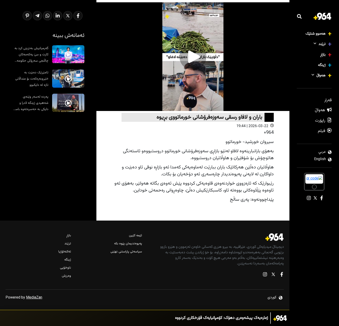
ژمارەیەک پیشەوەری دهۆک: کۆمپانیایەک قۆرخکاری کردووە (221, 318)
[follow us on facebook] (281, 275)
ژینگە (322, 65)
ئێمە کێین (135, 235)
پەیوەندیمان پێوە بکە (128, 243)
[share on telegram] (37, 15)
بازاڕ (323, 55)
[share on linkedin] (57, 15)
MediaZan (34, 298)
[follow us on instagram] (265, 275)
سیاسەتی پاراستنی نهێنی (126, 251)
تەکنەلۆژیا (64, 251)
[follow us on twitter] (273, 275)
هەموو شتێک (316, 34)
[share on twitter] (67, 15)
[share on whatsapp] (47, 15)
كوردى (272, 297)
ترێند (322, 44)
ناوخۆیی (65, 268)
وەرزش (66, 276)
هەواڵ (321, 75)
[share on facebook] (78, 15)
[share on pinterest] (27, 15)
